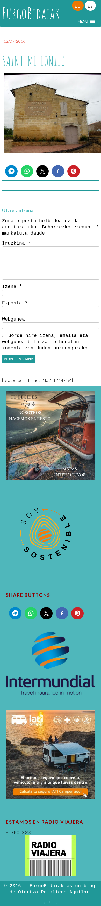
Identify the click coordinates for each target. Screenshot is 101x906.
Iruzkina (16, 243)
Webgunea (13, 319)
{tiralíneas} (50, 902)
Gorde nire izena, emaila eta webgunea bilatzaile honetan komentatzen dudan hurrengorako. (46, 342)
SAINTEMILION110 (33, 61)
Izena (12, 286)
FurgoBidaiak (31, 13)
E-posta (15, 303)
